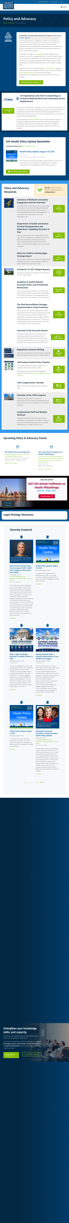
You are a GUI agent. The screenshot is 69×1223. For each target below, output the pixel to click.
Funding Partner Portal (43, 1)
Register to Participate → (12, 463)
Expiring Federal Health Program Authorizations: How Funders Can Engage (47, 656)
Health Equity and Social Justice (13, 456)
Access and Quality (43, 456)
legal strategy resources (26, 72)
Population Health (43, 462)
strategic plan (38, 54)
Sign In (61, 1)
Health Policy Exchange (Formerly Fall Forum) (17, 458)
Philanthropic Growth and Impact (52, 460)
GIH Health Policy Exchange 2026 (17, 452)
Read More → (13, 618)
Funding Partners (41, 157)
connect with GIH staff (12, 1046)
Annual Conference (43, 464)
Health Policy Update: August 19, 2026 (37, 151)
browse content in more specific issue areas (25, 1043)
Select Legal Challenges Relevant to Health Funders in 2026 (21, 656)
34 (37, 782)
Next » (42, 782)
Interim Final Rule (34, 119)
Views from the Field (15, 582)
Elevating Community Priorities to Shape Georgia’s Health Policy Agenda (47, 733)
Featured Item (13, 663)
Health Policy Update (30, 157)
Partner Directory (54, 1)
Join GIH (47, 188)
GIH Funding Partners (28, 146)
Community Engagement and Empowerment (17, 454)
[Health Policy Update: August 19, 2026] (11, 156)
